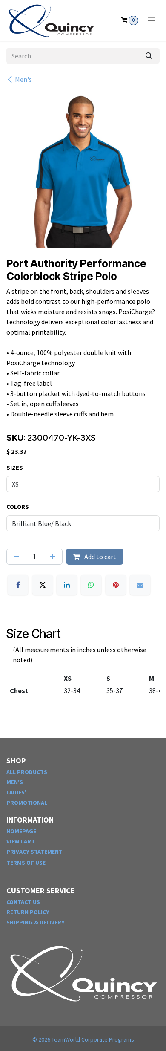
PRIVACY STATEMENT (34, 851)
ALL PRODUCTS (26, 772)
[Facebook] (18, 585)
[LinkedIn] (67, 585)
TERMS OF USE (26, 862)
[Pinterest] (116, 585)
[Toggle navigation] (151, 20)
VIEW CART (20, 841)
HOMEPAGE (21, 831)
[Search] (149, 56)
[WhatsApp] (91, 585)
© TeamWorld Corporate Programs (83, 1039)
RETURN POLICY (27, 912)
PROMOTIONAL (26, 802)
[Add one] (53, 557)
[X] (42, 585)
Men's (23, 79)
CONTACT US (23, 902)
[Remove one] (16, 557)
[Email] (140, 585)
